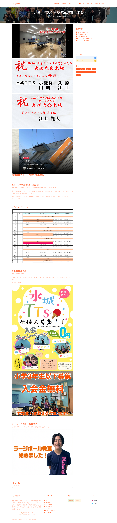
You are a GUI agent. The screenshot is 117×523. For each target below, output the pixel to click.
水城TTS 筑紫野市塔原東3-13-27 (60, 16)
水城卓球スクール (21, 519)
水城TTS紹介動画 (82, 36)
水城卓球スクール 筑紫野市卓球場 (58, 12)
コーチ (94, 69)
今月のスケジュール (82, 32)
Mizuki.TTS (25, 168)
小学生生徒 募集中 (82, 34)
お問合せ (82, 69)
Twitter (96, 503)
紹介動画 (78, 75)
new (77, 69)
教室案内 (93, 72)
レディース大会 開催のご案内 (85, 38)
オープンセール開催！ (83, 40)
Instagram (96, 500)
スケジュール (79, 72)
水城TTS (25, 157)
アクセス (88, 69)
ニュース (16, 483)
